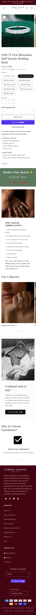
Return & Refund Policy (12, 528)
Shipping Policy (9, 532)
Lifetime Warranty (10, 519)
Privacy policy (8, 611)
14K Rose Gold (25, 85)
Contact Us (7, 537)
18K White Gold (9, 89)
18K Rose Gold (8, 93)
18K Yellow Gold (26, 89)
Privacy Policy (9, 523)
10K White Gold (10, 76)
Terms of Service (9, 515)
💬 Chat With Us (9, 553)
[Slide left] (14, 51)
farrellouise (10, 608)
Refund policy (30, 608)
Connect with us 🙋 (15, 412)
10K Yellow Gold (26, 76)
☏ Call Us (7, 562)
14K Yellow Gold (9, 85)
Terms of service (18, 611)
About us (7, 510)
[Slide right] (22, 51)
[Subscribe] (28, 574)
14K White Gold (24, 80)
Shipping (12, 69)
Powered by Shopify (19, 608)
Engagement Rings (8, 325)
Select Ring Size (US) (8, 107)
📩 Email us (8, 557)
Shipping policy (29, 611)
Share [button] (5, 164)
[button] (4, 8)
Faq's (5, 541)
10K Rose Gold (8, 80)
